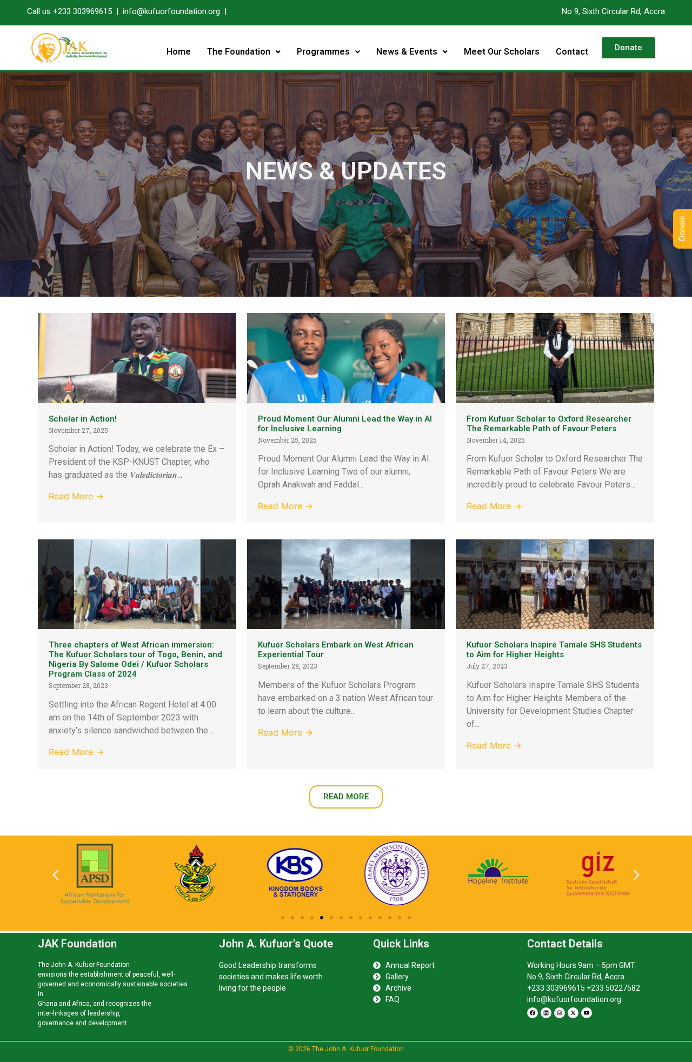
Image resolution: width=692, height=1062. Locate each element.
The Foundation (238, 51)
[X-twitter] (573, 1012)
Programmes (323, 51)
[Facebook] (532, 1012)
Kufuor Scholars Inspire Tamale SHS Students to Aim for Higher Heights (554, 649)
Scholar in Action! (83, 419)
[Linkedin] (546, 1012)
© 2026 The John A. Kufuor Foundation (346, 1049)
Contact (572, 51)
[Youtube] (586, 1012)
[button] (244, 51)
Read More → (76, 496)
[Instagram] (559, 1012)
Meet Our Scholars (502, 51)
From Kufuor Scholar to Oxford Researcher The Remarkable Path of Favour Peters (549, 423)
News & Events (406, 51)
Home (179, 51)
